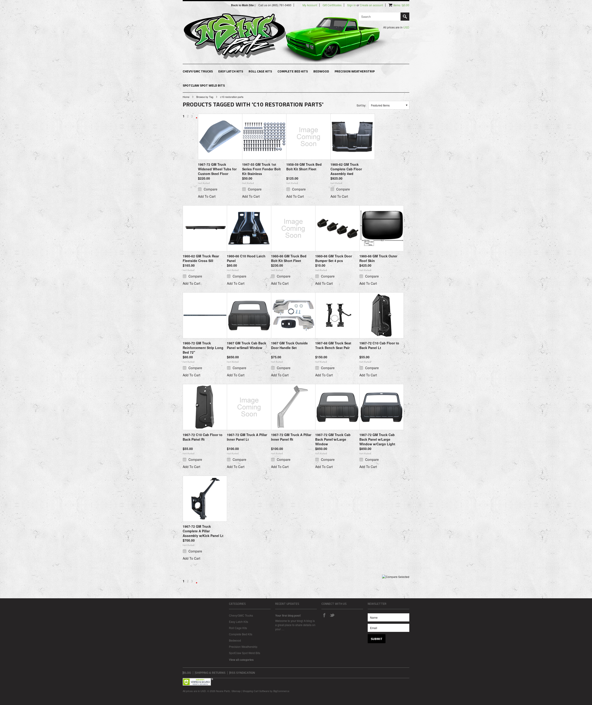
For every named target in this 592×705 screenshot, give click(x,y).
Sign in (351, 5)
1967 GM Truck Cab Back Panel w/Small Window (246, 345)
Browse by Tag (204, 97)
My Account (309, 5)
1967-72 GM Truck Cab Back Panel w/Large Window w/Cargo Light (377, 439)
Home (186, 97)
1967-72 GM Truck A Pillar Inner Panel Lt (247, 437)
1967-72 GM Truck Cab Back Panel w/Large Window (333, 439)
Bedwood (321, 71)
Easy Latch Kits (230, 71)
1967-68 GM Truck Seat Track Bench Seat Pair (333, 345)
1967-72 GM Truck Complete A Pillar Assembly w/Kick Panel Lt (203, 531)
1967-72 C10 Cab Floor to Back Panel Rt (202, 437)
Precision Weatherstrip (355, 71)
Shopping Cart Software (256, 691)
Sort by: (361, 105)
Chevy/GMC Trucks (198, 71)
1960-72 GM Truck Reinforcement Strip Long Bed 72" (203, 348)
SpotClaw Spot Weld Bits (204, 85)
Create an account (371, 5)
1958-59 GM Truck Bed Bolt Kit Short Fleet (304, 166)
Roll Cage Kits (260, 71)
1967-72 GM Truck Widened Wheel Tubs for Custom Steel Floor (217, 169)
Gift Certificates (332, 5)
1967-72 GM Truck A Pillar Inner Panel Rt (291, 437)
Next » (197, 118)
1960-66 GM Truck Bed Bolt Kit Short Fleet (288, 258)
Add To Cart (207, 196)
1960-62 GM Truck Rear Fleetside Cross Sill (201, 258)
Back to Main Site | (243, 5)
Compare (210, 189)
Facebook (324, 615)
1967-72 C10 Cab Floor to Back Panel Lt (379, 345)
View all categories (241, 660)
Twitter (332, 615)
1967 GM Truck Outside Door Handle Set (289, 345)
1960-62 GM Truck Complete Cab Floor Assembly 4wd (346, 169)
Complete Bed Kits (293, 71)
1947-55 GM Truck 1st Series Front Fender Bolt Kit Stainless (261, 169)
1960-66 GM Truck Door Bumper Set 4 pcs (333, 258)
